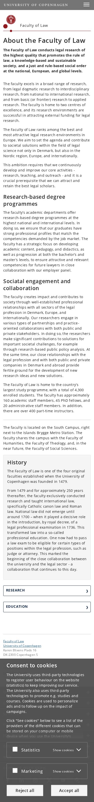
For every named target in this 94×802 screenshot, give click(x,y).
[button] (86, 4)
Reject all (25, 790)
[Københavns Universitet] (9, 23)
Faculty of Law (13, 641)
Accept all (69, 790)
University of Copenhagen (22, 646)
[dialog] (47, 730)
